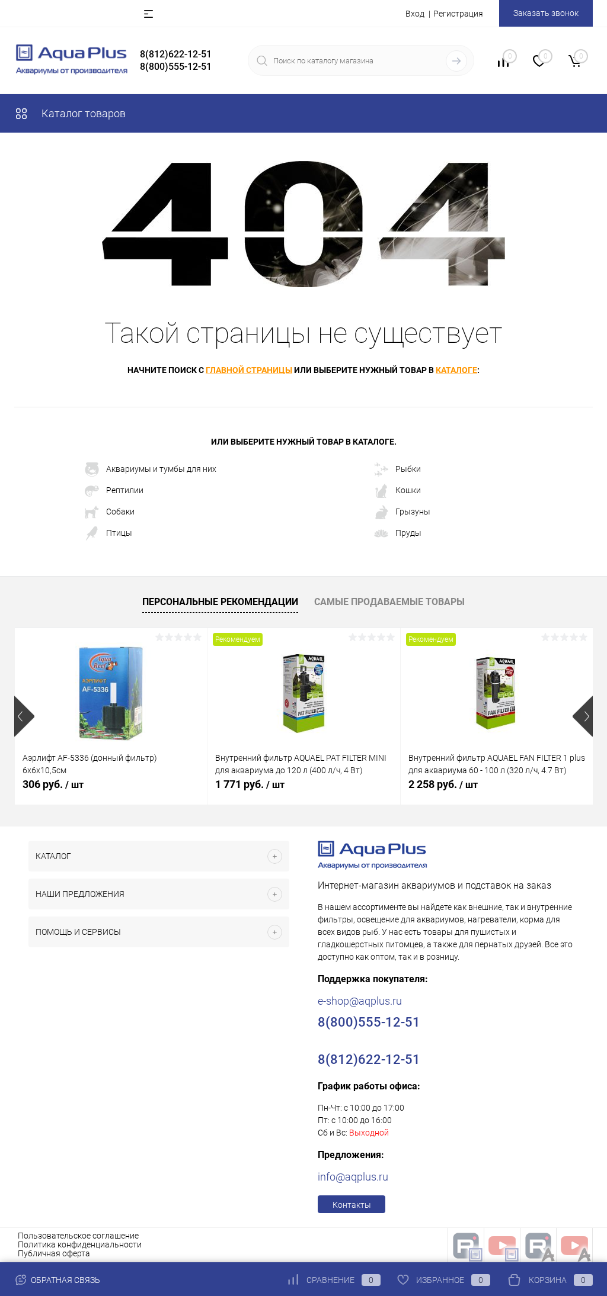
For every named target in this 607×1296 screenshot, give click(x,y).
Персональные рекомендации (220, 601)
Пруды (408, 533)
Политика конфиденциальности (80, 1244)
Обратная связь (64, 1280)
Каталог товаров (82, 113)
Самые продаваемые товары (389, 601)
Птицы (119, 533)
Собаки (120, 511)
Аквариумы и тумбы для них (161, 469)
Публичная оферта (54, 1253)
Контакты (352, 1205)
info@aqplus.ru (353, 1176)
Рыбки (408, 469)
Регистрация (458, 13)
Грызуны (412, 511)
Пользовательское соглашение (78, 1235)
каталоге (456, 370)
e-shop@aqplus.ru (360, 1001)
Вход (414, 13)
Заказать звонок (546, 13)
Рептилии (124, 490)
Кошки (408, 490)
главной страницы (249, 370)
